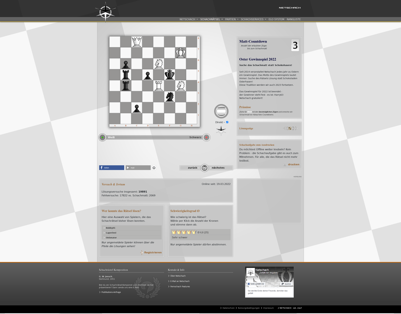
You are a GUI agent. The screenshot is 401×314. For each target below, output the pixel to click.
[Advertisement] (166, 154)
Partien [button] (231, 19)
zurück (192, 167)
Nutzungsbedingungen (249, 308)
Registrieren (153, 252)
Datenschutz (228, 308)
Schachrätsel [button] (210, 19)
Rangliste (294, 19)
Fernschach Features (180, 286)
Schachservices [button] (252, 19)
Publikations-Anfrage (111, 292)
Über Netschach (178, 276)
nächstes (218, 167)
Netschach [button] (188, 19)
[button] (111, 167)
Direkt (220, 122)
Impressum (268, 308)
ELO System (276, 19)
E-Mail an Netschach (180, 281)
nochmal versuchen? (256, 51)
